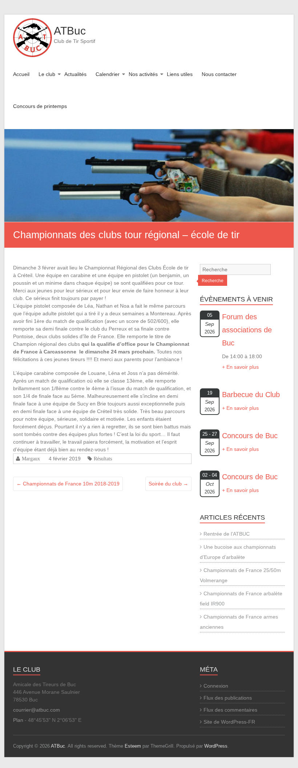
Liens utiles (180, 74)
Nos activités (143, 74)
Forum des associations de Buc (247, 330)
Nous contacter (219, 74)
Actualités (75, 74)
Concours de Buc (250, 436)
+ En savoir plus (240, 367)
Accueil (21, 74)
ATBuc (70, 31)
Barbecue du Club (251, 395)
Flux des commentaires (230, 710)
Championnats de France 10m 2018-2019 (68, 484)
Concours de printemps (40, 106)
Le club (47, 74)
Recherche (213, 280)
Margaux (31, 458)
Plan (18, 720)
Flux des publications (228, 698)
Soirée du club (168, 484)
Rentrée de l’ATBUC (227, 534)
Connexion (216, 686)
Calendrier (108, 74)
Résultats (103, 458)
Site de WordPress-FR (229, 722)
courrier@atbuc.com (36, 710)
